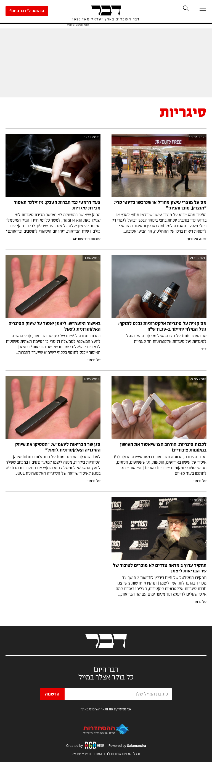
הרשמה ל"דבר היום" (26, 11)
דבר (203, 349)
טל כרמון (94, 360)
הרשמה (52, 694)
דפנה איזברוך (196, 239)
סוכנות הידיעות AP (86, 239)
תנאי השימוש (98, 709)
